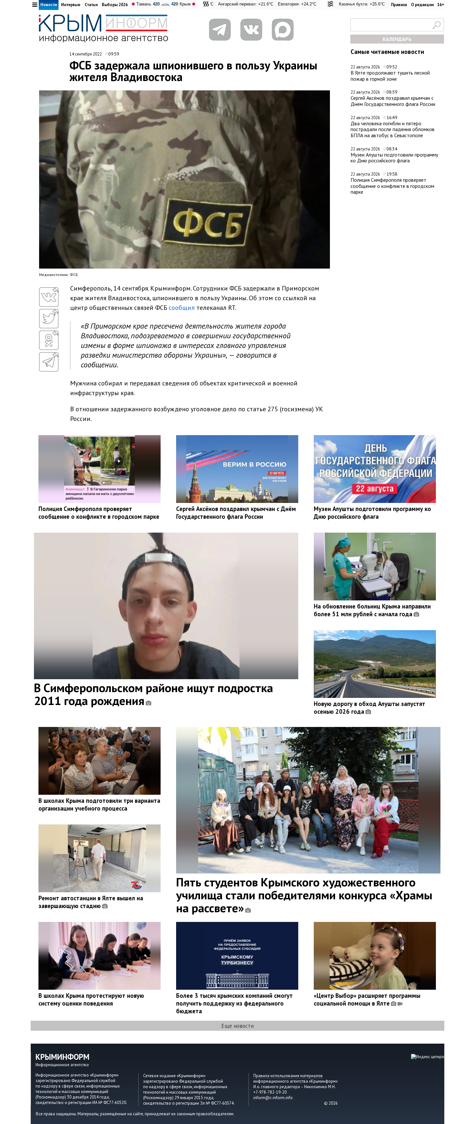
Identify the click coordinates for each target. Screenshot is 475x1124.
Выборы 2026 (115, 4)
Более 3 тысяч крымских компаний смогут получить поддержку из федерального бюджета (234, 1003)
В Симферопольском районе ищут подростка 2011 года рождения (153, 694)
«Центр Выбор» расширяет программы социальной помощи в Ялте (367, 999)
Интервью (70, 4)
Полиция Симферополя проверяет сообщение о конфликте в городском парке (392, 186)
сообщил (182, 307)
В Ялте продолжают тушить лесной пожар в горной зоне (390, 75)
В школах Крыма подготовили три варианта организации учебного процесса (99, 804)
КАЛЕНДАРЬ (397, 39)
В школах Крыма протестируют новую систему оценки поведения (91, 999)
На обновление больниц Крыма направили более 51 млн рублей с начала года (372, 610)
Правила (399, 4)
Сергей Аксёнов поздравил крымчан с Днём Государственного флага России (393, 101)
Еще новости (237, 1025)
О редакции (422, 4)
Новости (48, 4)
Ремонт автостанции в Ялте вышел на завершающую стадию (90, 902)
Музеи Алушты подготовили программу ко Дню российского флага (394, 157)
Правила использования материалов (288, 1075)
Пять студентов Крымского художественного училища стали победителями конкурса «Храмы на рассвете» (304, 894)
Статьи (91, 4)
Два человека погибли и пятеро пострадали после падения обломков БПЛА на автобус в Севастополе (393, 129)
